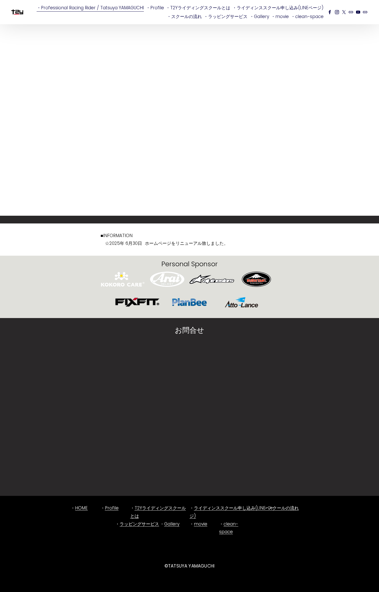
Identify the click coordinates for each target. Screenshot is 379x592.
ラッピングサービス (139, 524)
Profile (112, 508)
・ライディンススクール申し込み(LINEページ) (278, 8)
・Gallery (259, 16)
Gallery (171, 524)
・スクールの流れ (184, 16)
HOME (81, 508)
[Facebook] (329, 12)
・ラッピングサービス (226, 16)
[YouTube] (358, 12)
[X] (344, 12)
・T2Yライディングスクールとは (198, 8)
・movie (280, 16)
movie (200, 524)
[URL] (350, 12)
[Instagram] (337, 12)
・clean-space (307, 16)
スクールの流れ (283, 508)
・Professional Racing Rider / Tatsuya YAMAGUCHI (90, 8)
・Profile (155, 8)
